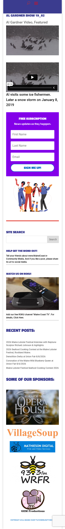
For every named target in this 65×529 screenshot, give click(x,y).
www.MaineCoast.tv (37, 255)
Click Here (18, 317)
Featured (41, 22)
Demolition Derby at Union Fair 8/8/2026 (26, 356)
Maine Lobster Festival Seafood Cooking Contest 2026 (32, 368)
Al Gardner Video (19, 22)
